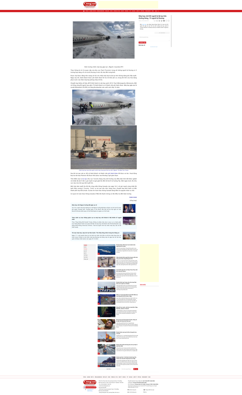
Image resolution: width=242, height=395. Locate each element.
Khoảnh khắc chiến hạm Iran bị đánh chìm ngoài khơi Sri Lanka (125, 245)
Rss (146, 392)
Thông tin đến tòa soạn (149, 389)
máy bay (144, 24)
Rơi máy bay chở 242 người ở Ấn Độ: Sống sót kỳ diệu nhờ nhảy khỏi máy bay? (126, 320)
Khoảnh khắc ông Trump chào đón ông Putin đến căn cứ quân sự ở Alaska (126, 283)
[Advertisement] (128, 5)
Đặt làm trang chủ (132, 389)
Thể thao (85, 255)
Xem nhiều (143, 284)
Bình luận (142, 45)
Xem (136, 369)
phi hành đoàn (113, 173)
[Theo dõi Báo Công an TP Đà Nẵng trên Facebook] (89, 387)
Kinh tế (85, 251)
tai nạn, (84, 179)
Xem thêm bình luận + (154, 46)
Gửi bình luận (142, 42)
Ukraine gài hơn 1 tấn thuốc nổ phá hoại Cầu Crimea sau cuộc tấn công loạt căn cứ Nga (126, 358)
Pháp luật (86, 259)
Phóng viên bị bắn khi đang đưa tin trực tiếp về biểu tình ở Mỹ (126, 345)
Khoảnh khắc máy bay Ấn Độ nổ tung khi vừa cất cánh (126, 333)
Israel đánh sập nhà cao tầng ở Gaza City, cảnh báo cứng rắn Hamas (126, 270)
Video (85, 245)
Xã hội (85, 247)
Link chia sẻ (162, 32)
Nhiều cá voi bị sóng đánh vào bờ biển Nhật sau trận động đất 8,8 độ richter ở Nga (127, 295)
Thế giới (85, 249)
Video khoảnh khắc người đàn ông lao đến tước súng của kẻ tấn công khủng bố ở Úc (127, 258)
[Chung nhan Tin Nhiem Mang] (90, 390)
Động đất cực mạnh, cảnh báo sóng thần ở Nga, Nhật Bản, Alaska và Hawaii (127, 308)
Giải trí (85, 253)
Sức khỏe (86, 257)
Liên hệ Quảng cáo (132, 392)
